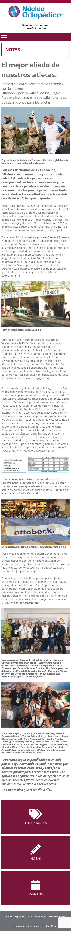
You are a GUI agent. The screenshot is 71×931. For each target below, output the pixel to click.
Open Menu (4, 37)
